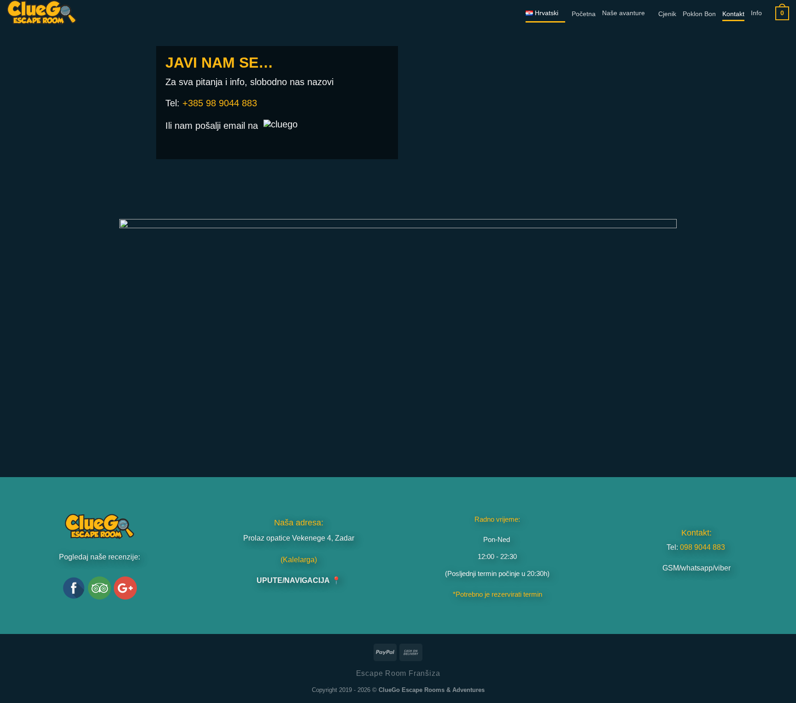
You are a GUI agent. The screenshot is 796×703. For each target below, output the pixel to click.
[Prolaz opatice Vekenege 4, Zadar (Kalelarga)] (398, 341)
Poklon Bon (699, 14)
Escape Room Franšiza (398, 673)
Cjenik (667, 14)
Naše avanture (623, 13)
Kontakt (733, 14)
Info (756, 13)
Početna (584, 14)
